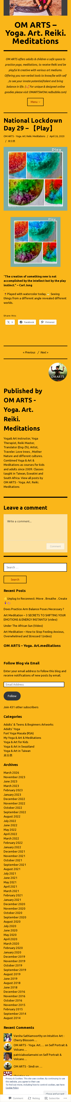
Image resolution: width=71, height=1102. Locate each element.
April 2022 (10, 834)
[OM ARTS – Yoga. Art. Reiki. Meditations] (36, 8)
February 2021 (13, 895)
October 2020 (13, 912)
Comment (55, 546)
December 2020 (14, 904)
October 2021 (13, 860)
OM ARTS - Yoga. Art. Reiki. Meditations (24, 136)
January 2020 (12, 952)
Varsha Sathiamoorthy (28, 1035)
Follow (12, 696)
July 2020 (10, 926)
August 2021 (12, 869)
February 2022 (13, 842)
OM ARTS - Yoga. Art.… (29, 1045)
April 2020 (10, 939)
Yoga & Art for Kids (16, 742)
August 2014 (12, 1018)
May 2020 (10, 934)
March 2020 (11, 943)
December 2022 (14, 798)
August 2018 (12, 982)
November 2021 (14, 856)
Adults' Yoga (12, 729)
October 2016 (13, 1000)
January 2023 (12, 794)
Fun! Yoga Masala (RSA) (19, 733)
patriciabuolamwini (26, 1054)
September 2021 (15, 864)
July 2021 (10, 873)
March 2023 (11, 785)
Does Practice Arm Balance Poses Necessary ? (34, 609)
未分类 (11, 141)
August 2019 (12, 974)
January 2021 (12, 899)
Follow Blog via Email (21, 663)
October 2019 (13, 965)
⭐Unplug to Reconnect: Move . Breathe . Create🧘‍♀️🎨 (35, 601)
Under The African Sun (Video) (23, 625)
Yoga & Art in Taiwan (17, 750)
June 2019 (10, 978)
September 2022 (15, 812)
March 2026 (11, 772)
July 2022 (10, 820)
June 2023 (10, 781)
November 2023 (14, 777)
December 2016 (14, 991)
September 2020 (15, 917)
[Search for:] (35, 567)
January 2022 (12, 847)
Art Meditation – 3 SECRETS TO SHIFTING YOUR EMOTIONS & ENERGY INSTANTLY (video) (35, 617)
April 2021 (10, 886)
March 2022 (11, 838)
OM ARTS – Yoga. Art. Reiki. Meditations (35, 32)
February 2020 (13, 947)
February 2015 (13, 1009)
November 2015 (14, 1004)
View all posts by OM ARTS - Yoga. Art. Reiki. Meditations (23, 482)
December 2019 (14, 956)
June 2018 (10, 987)
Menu (34, 101)
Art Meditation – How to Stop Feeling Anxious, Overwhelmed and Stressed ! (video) (34, 634)
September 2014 (15, 1013)
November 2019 (14, 961)
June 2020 (10, 930)
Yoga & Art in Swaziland (19, 746)
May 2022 (10, 829)
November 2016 (14, 996)
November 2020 (14, 908)
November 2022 (14, 803)
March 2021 (11, 891)
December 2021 (14, 851)
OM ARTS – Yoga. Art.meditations (32, 646)
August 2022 (12, 816)
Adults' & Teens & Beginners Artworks (28, 724)
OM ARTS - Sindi (24, 1066)
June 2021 (10, 877)
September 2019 (15, 969)
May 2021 (10, 882)
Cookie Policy (12, 1088)
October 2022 (13, 807)
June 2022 (10, 825)
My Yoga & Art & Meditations (22, 737)
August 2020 (12, 921)
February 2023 (13, 790)
